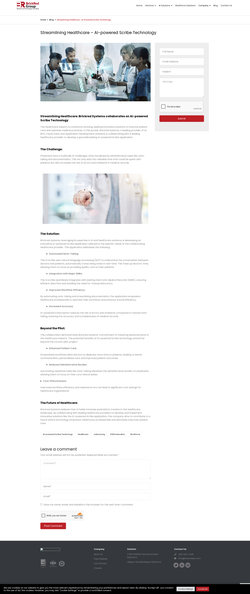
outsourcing (99, 434)
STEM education (117, 434)
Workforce (135, 434)
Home (139, 5)
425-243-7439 (185, 554)
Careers (98, 568)
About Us (98, 554)
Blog (216, 5)
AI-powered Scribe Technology (58, 434)
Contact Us (226, 5)
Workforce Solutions (185, 5)
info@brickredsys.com (189, 558)
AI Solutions (164, 5)
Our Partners (100, 563)
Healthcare (83, 434)
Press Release (100, 558)
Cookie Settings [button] (185, 589)
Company (203, 5)
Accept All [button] (202, 589)
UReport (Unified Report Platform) (144, 562)
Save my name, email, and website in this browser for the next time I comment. (88, 504)
